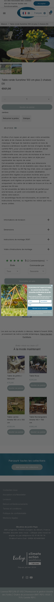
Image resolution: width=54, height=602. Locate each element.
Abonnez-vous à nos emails (39, 308)
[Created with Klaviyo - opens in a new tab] (27, 316)
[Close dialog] (51, 285)
